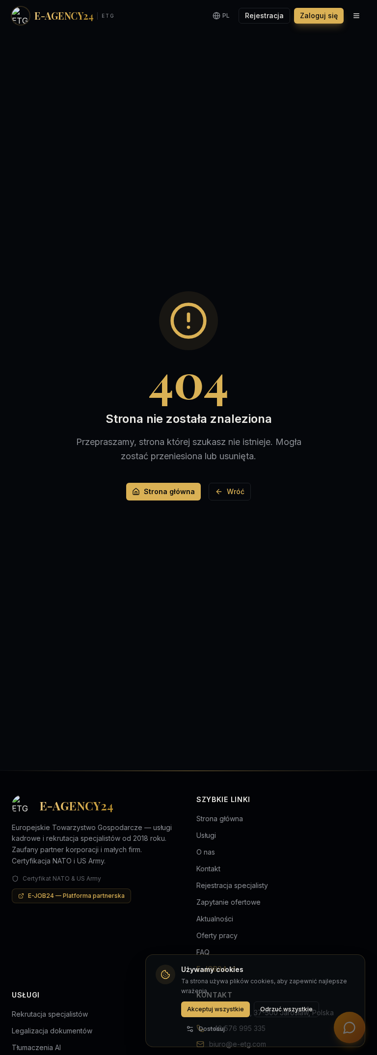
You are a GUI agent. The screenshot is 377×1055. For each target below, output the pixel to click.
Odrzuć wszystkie (286, 1009)
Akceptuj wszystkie (215, 1009)
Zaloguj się (319, 15)
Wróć (235, 491)
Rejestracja (264, 15)
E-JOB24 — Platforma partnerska (76, 895)
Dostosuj (212, 1028)
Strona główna (169, 491)
